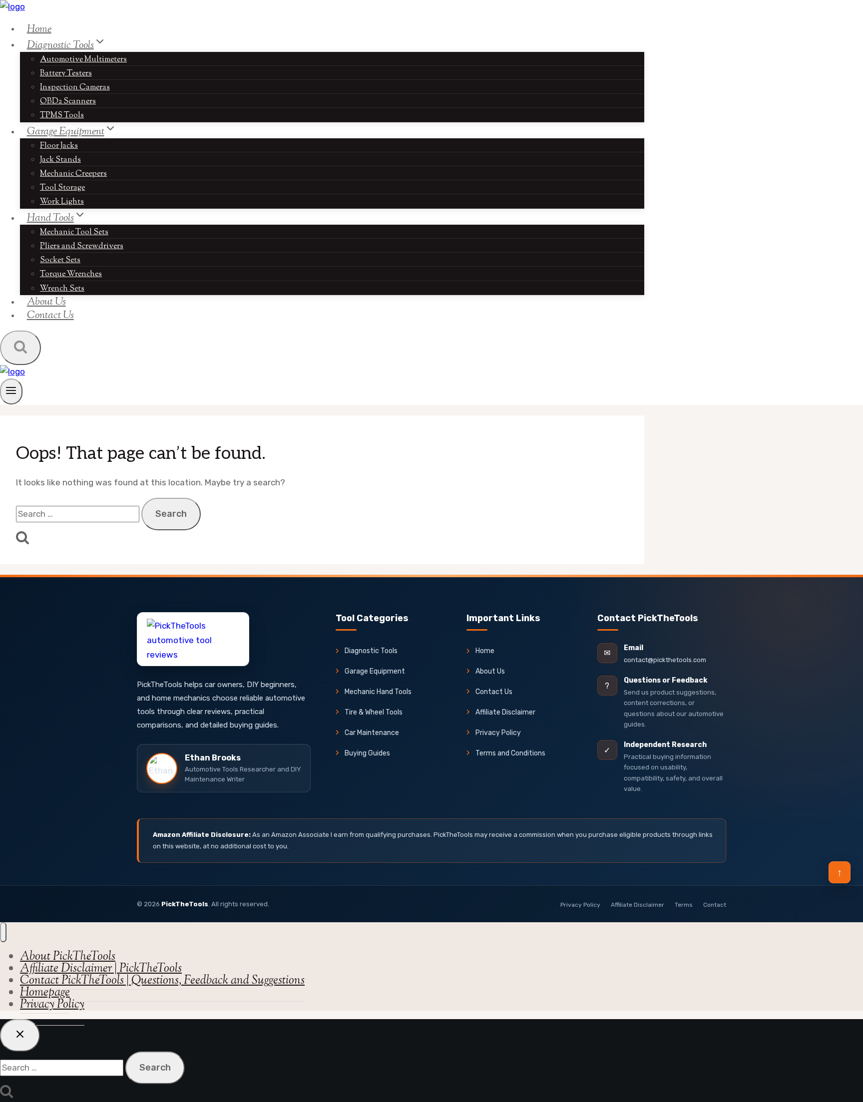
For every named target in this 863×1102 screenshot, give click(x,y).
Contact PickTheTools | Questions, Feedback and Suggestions (162, 980)
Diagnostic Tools (371, 651)
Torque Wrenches (71, 274)
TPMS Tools (62, 115)
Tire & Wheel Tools (374, 712)
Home (39, 28)
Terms (684, 904)
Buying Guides (367, 753)
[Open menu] (11, 391)
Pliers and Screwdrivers (81, 246)
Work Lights (62, 202)
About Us (490, 671)
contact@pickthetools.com (665, 660)
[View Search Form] (20, 348)
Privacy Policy (498, 733)
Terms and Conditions (510, 753)
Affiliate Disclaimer (505, 712)
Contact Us (50, 315)
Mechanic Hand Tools (378, 692)
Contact (714, 904)
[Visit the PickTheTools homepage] (193, 639)
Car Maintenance (372, 733)
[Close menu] (3, 932)
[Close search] (20, 1035)
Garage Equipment (375, 671)
